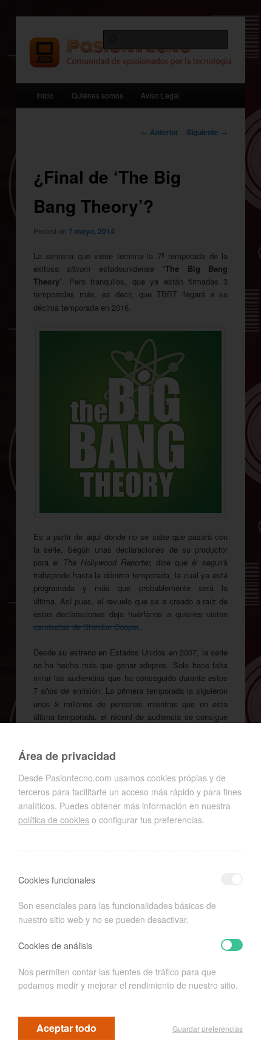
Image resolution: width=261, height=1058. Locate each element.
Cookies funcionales (56, 880)
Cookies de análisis (55, 945)
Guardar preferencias (207, 1028)
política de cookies (53, 820)
